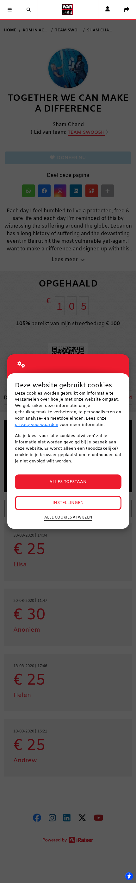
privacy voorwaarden (36, 425)
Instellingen (68, 503)
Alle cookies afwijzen (68, 517)
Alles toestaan (68, 482)
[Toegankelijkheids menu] (129, 876)
